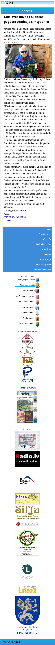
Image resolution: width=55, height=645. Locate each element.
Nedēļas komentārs (42, 269)
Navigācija (27, 10)
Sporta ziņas (45, 249)
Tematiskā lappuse (43, 264)
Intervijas (47, 254)
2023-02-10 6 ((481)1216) (15, 217)
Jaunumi (7, 220)
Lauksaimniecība (43, 244)
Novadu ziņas (45, 234)
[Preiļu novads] (27, 320)
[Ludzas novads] (27, 315)
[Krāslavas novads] (27, 304)
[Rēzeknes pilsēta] (27, 287)
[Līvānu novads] (27, 309)
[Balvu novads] (27, 293)
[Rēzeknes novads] (27, 326)
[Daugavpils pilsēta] (27, 282)
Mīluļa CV (47, 239)
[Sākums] (27, 4)
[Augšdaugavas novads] (27, 298)
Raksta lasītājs (45, 259)
